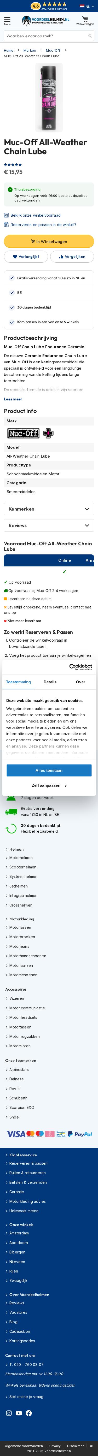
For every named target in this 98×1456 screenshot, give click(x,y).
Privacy (55, 1446)
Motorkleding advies (27, 1201)
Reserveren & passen (28, 1163)
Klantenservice (23, 1154)
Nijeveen (17, 1261)
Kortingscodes (22, 1341)
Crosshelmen (20, 905)
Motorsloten (20, 1046)
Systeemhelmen (23, 876)
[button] (87, 6)
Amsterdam (19, 1233)
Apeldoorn (18, 1242)
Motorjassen (20, 927)
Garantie (16, 1191)
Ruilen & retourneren (27, 1172)
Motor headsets (23, 1017)
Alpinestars (19, 1069)
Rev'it (14, 1088)
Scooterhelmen (22, 867)
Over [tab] (80, 681)
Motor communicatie (27, 1008)
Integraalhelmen (23, 895)
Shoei (14, 1117)
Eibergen (17, 1252)
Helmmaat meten (23, 1211)
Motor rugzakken (24, 1036)
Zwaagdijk (18, 1280)
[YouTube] (18, 1414)
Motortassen (20, 1027)
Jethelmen (18, 886)
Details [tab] (50, 681)
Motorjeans (19, 946)
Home (9, 50)
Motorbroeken (22, 936)
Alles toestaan (49, 770)
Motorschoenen (23, 975)
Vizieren (16, 998)
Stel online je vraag (26, 1396)
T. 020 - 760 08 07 (26, 1364)
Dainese (16, 1079)
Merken (30, 50)
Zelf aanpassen (46, 785)
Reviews (18, 525)
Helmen (16, 849)
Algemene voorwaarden (24, 1446)
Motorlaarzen (21, 965)
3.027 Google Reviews (54, 8)
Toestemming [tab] (18, 681)
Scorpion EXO (21, 1107)
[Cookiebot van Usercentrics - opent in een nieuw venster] (70, 667)
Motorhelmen (21, 857)
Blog (13, 1321)
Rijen (13, 1271)
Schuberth (18, 1098)
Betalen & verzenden (28, 1182)
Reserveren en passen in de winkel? (43, 224)
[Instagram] (9, 1414)
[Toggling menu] (7, 20)
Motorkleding (21, 918)
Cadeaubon (19, 1331)
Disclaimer (75, 1446)
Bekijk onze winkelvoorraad (35, 215)
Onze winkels (21, 1224)
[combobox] (49, 36)
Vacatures (18, 1312)
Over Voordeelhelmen (29, 1294)
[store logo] (46, 20)
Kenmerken (21, 509)
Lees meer (13, 399)
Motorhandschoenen (27, 956)
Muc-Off (53, 50)
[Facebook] (28, 1414)
